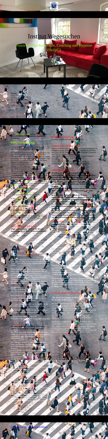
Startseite (14, 427)
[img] (54, 5)
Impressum (28, 427)
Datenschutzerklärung (40, 427)
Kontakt (20, 427)
